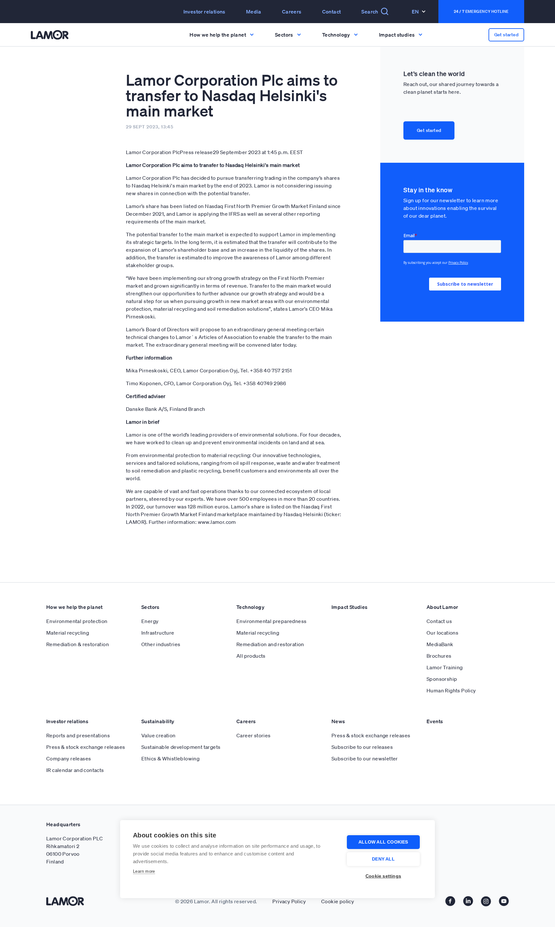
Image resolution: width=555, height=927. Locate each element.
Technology (250, 607)
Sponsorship (442, 679)
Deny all (383, 859)
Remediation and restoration (270, 644)
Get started (429, 130)
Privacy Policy (289, 901)
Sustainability (157, 721)
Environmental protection (77, 621)
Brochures (439, 656)
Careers (292, 11)
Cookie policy (337, 901)
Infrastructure (157, 632)
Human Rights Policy (451, 690)
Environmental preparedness (271, 621)
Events (435, 721)
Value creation (158, 735)
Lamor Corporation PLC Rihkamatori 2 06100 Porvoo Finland (74, 850)
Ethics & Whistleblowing (170, 758)
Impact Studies (349, 607)
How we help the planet (74, 607)
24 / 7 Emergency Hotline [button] (481, 11)
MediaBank (440, 644)
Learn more (144, 871)
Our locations (442, 632)
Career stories (253, 735)
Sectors (150, 607)
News (338, 721)
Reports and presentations (78, 735)
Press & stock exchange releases (85, 747)
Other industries (160, 644)
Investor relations (67, 721)
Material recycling (67, 632)
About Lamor (442, 607)
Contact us (439, 621)
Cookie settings (383, 876)
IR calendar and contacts (75, 770)
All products (251, 656)
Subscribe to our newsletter (364, 758)
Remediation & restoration (77, 644)
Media (253, 11)
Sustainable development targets (180, 747)
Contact (331, 11)
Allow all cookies (383, 842)
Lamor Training (445, 667)
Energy (149, 621)
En (415, 11)
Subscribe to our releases (362, 747)
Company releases (68, 758)
